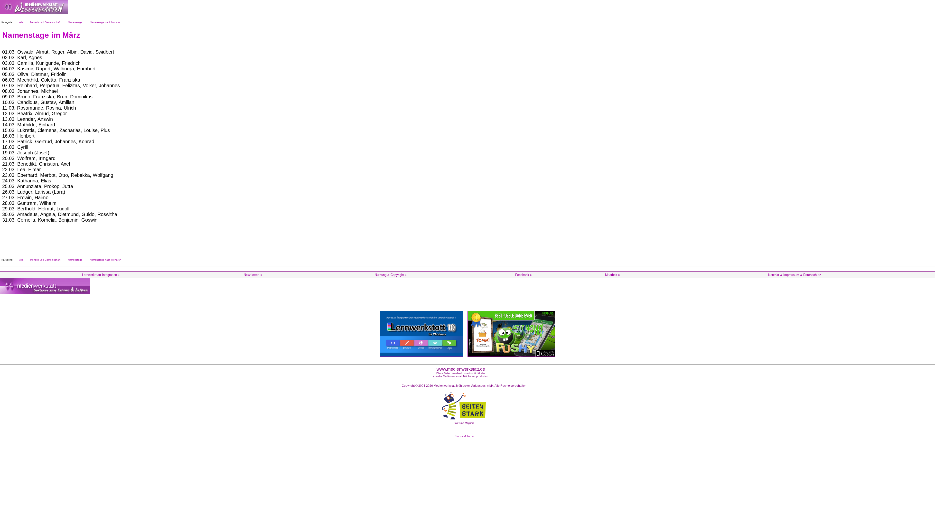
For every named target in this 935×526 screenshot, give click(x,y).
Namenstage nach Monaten (104, 22)
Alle (20, 22)
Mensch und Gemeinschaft (44, 22)
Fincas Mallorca (464, 436)
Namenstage (74, 22)
